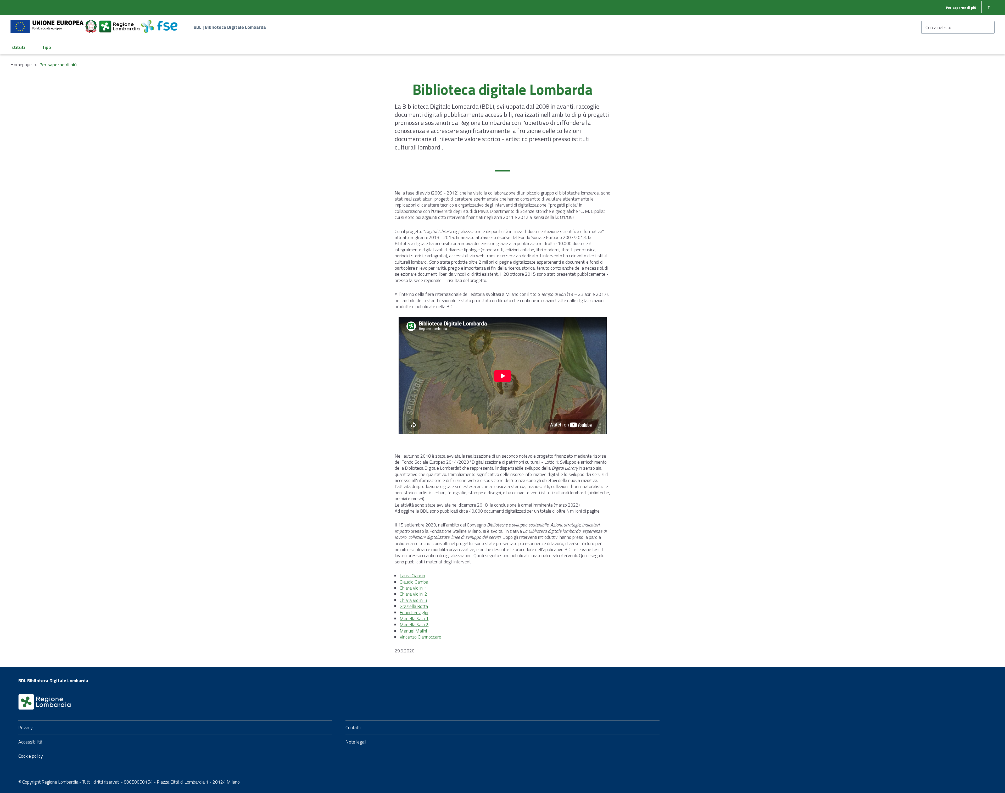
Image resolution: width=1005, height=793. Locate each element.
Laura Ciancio (412, 575)
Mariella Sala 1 (414, 618)
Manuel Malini (413, 630)
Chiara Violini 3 (413, 600)
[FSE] (159, 23)
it (988, 7)
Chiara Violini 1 (413, 587)
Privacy (25, 727)
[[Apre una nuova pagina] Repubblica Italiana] (92, 23)
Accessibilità (30, 741)
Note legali (355, 741)
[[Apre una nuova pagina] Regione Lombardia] (120, 23)
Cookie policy (30, 755)
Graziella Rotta (414, 606)
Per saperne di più (961, 7)
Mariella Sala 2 (414, 624)
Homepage (21, 64)
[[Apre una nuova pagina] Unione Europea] (47, 23)
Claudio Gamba (414, 581)
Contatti (353, 727)
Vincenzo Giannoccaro (420, 636)
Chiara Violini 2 (413, 593)
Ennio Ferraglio (414, 612)
